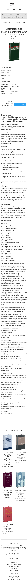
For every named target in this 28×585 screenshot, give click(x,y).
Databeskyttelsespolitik (14, 566)
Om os (14, 560)
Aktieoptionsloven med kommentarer (20, 458)
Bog (12, 38)
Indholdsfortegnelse (6, 70)
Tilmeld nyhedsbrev (14, 570)
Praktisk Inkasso (20, 496)
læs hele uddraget (19, 263)
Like (9, 422)
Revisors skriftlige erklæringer (7, 529)
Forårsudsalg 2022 (8, 22)
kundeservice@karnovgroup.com (15, 554)
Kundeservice (14, 562)
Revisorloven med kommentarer (7, 494)
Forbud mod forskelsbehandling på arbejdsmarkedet (7, 459)
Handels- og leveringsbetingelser (14, 564)
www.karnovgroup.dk (14, 580)
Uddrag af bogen (5, 72)
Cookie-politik (14, 568)
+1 (15, 422)
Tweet (12, 422)
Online (2, 78)
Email (18, 422)
